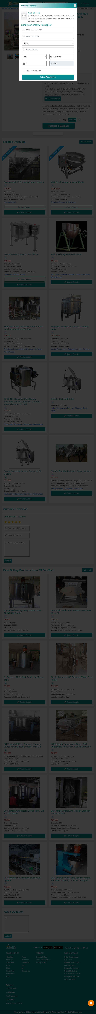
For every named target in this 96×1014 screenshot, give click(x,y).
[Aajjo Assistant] (91, 1003)
